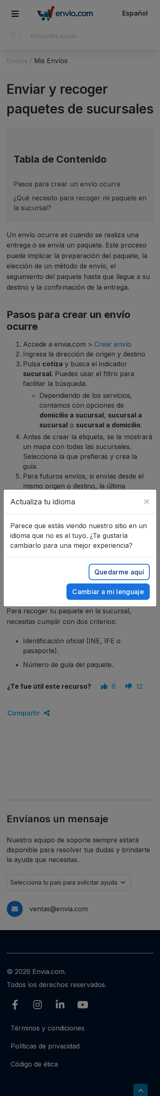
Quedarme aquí (119, 572)
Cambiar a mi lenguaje (108, 592)
